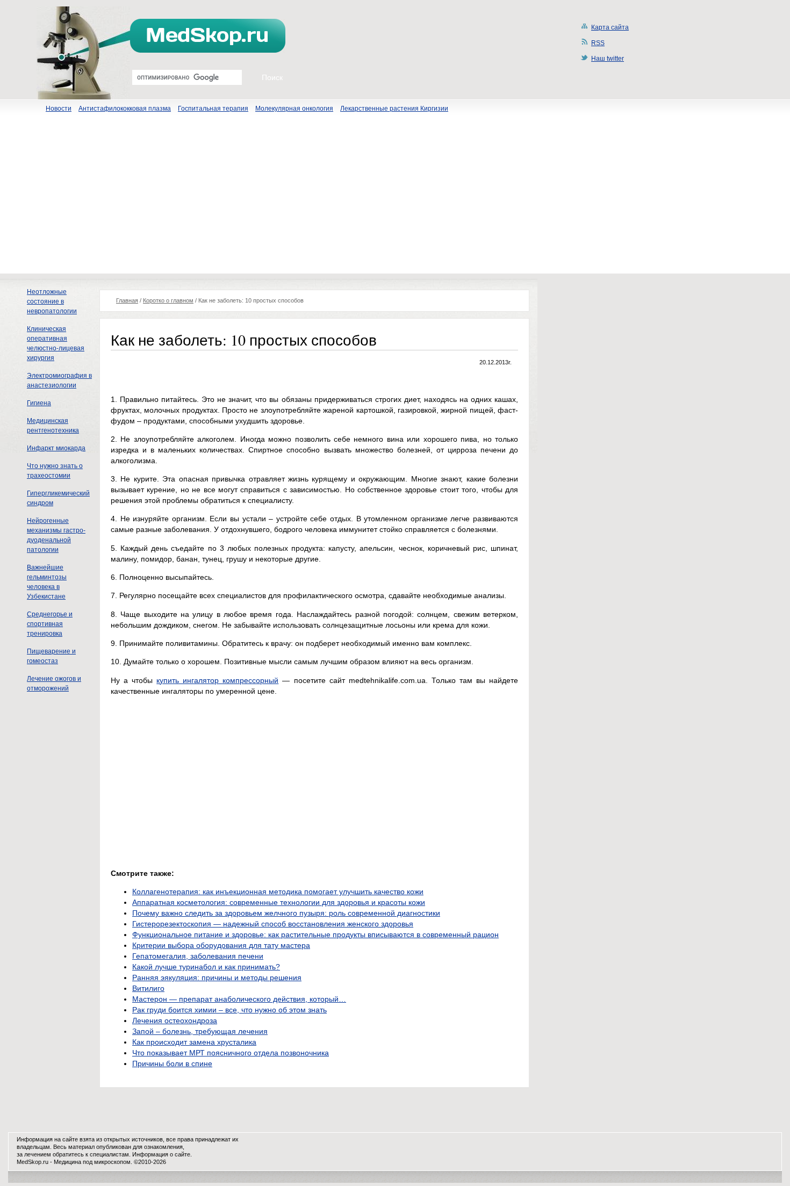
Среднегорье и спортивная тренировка (50, 623)
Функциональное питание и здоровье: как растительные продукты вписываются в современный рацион (315, 934)
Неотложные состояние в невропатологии (52, 301)
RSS (598, 43)
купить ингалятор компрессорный (217, 680)
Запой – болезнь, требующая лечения (200, 1031)
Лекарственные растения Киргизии (394, 108)
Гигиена (39, 403)
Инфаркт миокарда (56, 448)
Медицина (67, 1162)
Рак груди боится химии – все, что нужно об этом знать (229, 1009)
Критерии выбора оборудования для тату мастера (221, 945)
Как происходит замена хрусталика (194, 1042)
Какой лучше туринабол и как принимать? (206, 966)
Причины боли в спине (172, 1063)
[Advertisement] (395, 198)
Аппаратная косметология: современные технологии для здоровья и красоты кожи (278, 902)
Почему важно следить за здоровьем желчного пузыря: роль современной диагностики (286, 913)
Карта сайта (610, 27)
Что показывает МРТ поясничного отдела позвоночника (230, 1052)
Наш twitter (607, 58)
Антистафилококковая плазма (124, 108)
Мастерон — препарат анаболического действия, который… (239, 999)
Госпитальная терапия (213, 108)
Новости (58, 108)
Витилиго (148, 988)
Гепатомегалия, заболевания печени (197, 956)
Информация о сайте (161, 1154)
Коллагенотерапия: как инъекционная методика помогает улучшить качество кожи (277, 891)
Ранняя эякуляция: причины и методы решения (216, 977)
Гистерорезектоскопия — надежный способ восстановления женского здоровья (272, 923)
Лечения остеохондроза (174, 1020)
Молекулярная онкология (294, 108)
